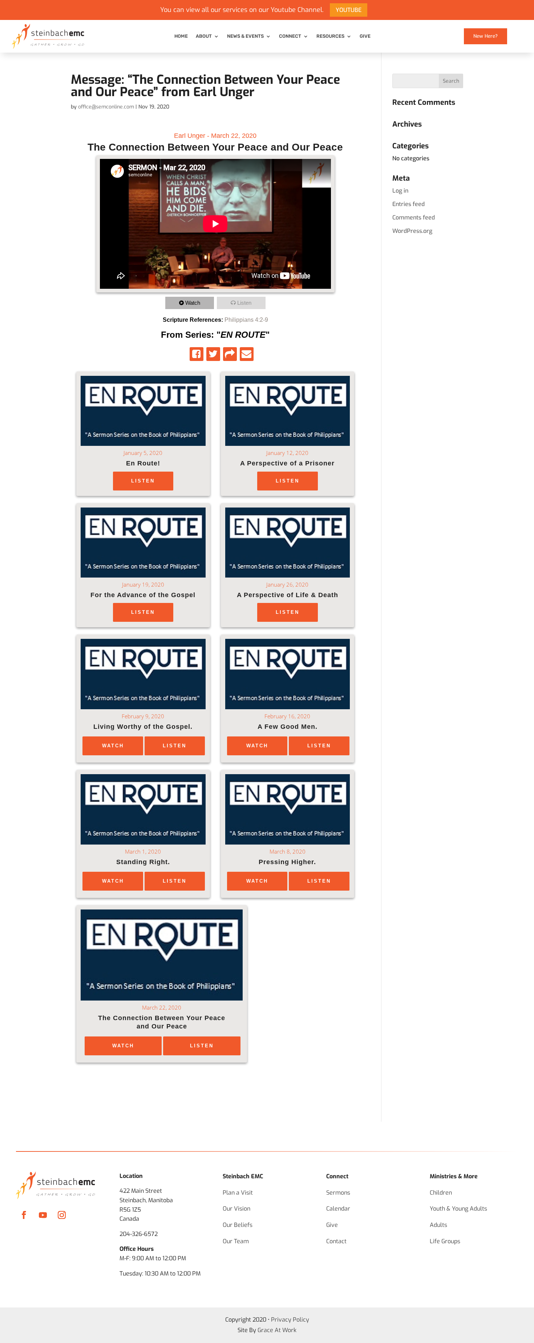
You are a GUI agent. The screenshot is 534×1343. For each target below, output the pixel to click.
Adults (438, 1225)
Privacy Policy (290, 1319)
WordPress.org (412, 231)
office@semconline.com (106, 106)
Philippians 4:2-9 (246, 320)
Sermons (338, 1192)
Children (441, 1192)
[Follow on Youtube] (43, 1215)
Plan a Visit (238, 1192)
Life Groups (445, 1241)
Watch (192, 303)
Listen (244, 303)
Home (181, 36)
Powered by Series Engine (333, 1084)
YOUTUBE (348, 10)
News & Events (245, 36)
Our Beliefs (237, 1225)
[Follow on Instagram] (62, 1215)
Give (365, 36)
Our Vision (236, 1208)
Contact (336, 1241)
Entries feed (408, 204)
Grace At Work (277, 1330)
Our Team (236, 1241)
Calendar (338, 1208)
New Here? (485, 36)
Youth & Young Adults (458, 1208)
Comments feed (413, 217)
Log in (400, 190)
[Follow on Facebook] (24, 1215)
